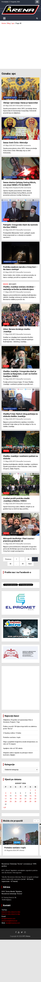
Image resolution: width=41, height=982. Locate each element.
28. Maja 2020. (8, 105)
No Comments (26, 105)
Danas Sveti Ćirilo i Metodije (15, 142)
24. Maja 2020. (8, 145)
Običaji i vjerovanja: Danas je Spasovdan (20, 103)
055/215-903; (6, 912)
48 (28, 559)
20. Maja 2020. (8, 230)
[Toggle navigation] (4, 18)
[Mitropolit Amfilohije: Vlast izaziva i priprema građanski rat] (20, 524)
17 (6, 799)
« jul (4, 807)
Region (6, 219)
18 (10, 799)
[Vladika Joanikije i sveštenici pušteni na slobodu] (20, 442)
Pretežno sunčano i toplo (11, 737)
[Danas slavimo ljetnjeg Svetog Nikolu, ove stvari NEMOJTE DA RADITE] (20, 168)
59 (23, 564)
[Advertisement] (20, 46)
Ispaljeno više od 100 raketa (12, 748)
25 (10, 801)
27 (20, 801)
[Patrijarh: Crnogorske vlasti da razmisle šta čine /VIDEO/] (20, 210)
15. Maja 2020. (8, 461)
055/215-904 (15, 912)
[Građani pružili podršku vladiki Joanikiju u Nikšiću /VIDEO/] (20, 484)
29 (30, 801)
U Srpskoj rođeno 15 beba (12, 733)
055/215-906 (15, 914)
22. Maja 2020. (8, 188)
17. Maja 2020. (8, 292)
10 (6, 796)
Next (30, 564)
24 (6, 801)
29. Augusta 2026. (10, 853)
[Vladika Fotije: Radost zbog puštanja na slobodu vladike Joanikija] (20, 400)
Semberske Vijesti (10, 97)
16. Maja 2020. (8, 379)
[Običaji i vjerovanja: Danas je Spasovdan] (20, 88)
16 (35, 796)
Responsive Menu (37, 2)
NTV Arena (17, 105)
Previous (8, 559)
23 (35, 799)
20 (20, 799)
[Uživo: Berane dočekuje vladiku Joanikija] (20, 315)
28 (25, 801)
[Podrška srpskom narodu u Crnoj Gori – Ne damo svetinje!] (20, 253)
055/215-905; (6, 914)
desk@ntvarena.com (13, 923)
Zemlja (16, 842)
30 (35, 801)
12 (15, 796)
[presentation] (34, 820)
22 (30, 799)
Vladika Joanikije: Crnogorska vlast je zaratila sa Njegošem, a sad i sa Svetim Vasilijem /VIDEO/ (20, 373)
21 (25, 799)
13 (20, 796)
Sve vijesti (22, 97)
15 (30, 796)
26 (15, 801)
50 (10, 564)
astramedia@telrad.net (9, 921)
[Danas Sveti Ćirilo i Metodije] (20, 128)
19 (15, 799)
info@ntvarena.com (8, 919)
